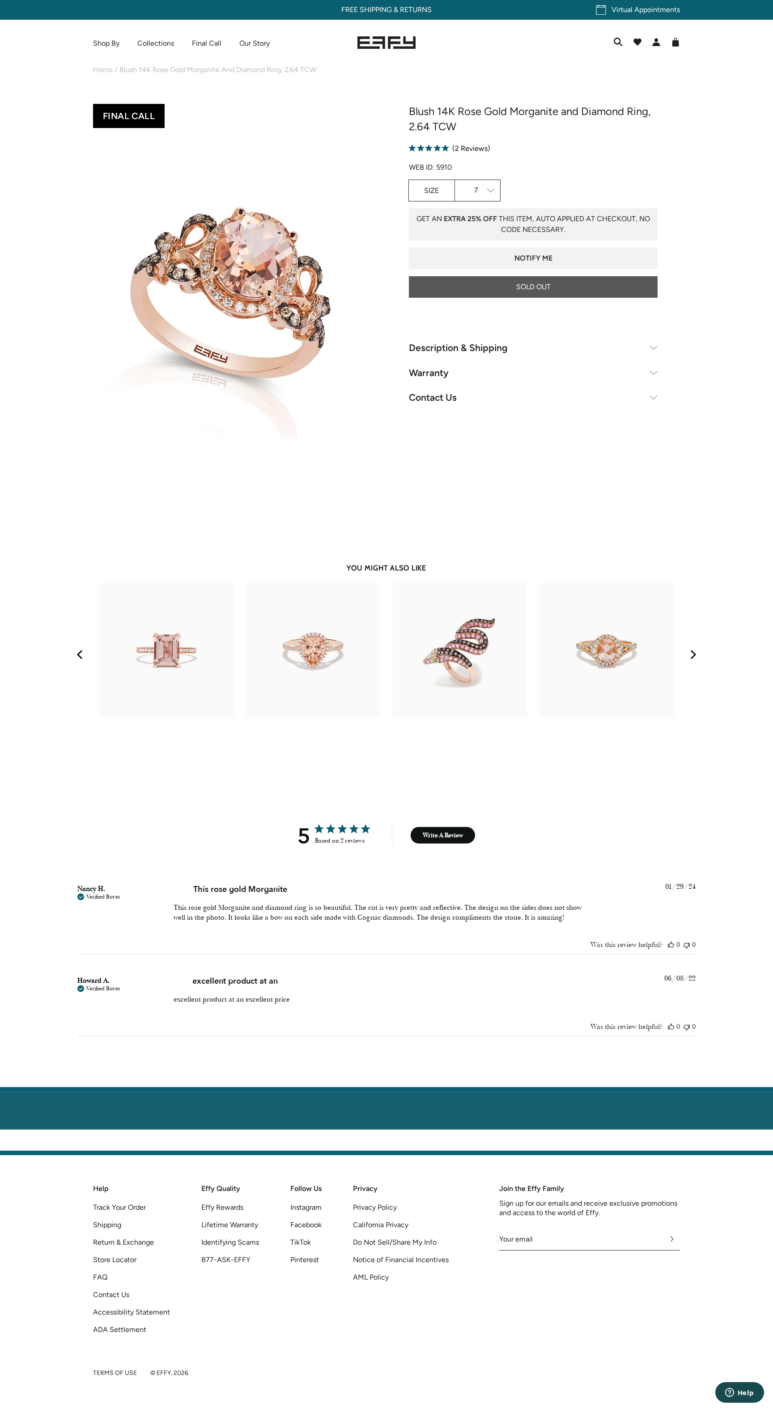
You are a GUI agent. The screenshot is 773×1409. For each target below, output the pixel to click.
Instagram (306, 1207)
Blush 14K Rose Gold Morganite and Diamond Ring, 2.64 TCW (217, 69)
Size (431, 190)
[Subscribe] (672, 1239)
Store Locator (114, 1259)
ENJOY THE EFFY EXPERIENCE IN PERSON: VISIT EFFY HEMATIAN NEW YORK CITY (386, 1145)
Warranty (429, 372)
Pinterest (304, 1259)
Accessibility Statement (131, 1312)
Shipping (107, 1225)
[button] (228, 302)
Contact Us (433, 397)
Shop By (106, 43)
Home (103, 69)
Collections (155, 43)
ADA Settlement (119, 1329)
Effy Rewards (222, 1207)
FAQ (100, 1277)
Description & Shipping (458, 347)
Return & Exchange (123, 1242)
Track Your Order (119, 1207)
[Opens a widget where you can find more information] (739, 1393)
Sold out (533, 287)
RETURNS (416, 9)
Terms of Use (115, 1373)
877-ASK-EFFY (226, 1259)
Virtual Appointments (646, 9)
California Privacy (380, 1225)
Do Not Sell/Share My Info (395, 1242)
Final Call (206, 43)
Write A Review (443, 835)
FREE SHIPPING (366, 9)
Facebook (306, 1225)
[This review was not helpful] (687, 944)
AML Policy (371, 1277)
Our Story (254, 43)
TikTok (300, 1242)
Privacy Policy (375, 1207)
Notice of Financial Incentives (401, 1259)
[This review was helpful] (671, 944)
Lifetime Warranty (229, 1225)
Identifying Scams (230, 1242)
